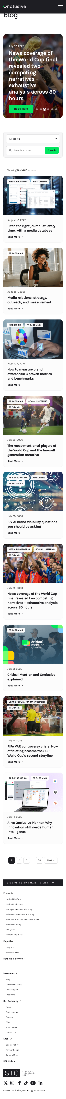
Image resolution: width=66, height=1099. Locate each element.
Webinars (10, 995)
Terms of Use (12, 1055)
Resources (9, 973)
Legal (6, 1038)
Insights (10, 947)
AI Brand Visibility (14, 934)
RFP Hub (8, 1061)
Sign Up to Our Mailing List (28, 883)
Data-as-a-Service (13, 958)
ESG (8, 1022)
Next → (51, 860)
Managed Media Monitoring (19, 909)
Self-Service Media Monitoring (20, 914)
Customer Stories (14, 984)
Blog (8, 979)
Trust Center (11, 1027)
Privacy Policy (12, 1050)
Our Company (10, 1001)
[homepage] (14, 7)
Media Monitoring (14, 904)
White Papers (12, 989)
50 (39, 860)
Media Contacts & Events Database (22, 919)
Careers (9, 1017)
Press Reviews (12, 952)
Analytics (10, 929)
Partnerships (12, 1012)
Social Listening (13, 924)
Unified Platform (13, 899)
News (8, 1007)
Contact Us (11, 1032)
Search (52, 150)
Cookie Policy (12, 1045)
